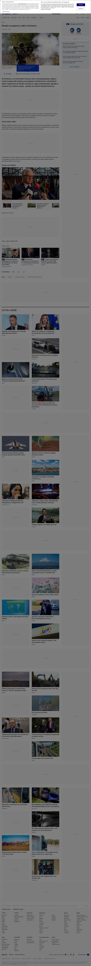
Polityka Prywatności (5, 11)
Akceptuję (81, 4)
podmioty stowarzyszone (22, 3)
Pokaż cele (81, 8)
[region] (45, 7)
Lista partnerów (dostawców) (46, 9)
